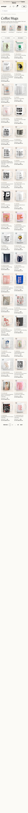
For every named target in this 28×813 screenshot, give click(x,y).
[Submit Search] (2, 10)
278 (18, 424)
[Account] (10, 6)
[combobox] (14, 10)
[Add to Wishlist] (3, 42)
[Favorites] (13, 6)
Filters (8, 37)
